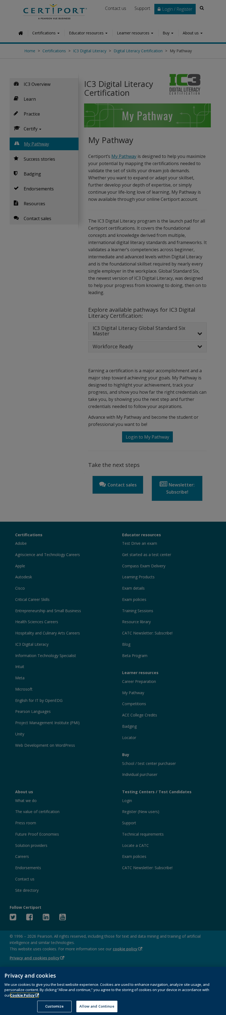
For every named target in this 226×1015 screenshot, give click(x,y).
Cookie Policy (22, 995)
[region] (113, 991)
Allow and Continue (96, 1006)
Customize (54, 1006)
